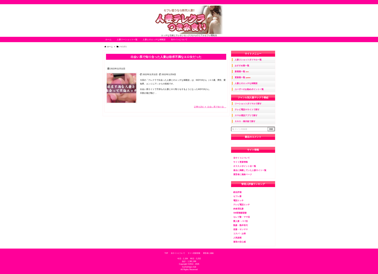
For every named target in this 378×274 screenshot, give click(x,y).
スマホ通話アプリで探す (246, 115)
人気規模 (237, 237)
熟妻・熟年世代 (240, 225)
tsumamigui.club (189, 267)
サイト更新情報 (240, 162)
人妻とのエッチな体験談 (154, 39)
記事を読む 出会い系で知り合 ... (210, 107)
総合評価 (237, 192)
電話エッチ (238, 200)
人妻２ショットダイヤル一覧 (248, 60)
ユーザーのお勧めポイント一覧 (249, 89)
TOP (166, 253)
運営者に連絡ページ (242, 174)
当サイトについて (179, 39)
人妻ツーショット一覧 (127, 39)
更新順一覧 (243, 77)
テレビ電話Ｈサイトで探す (247, 109)
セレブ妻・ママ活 (241, 217)
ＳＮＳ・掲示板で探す (245, 121)
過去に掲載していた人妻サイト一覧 (249, 170)
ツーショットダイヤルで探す (248, 103)
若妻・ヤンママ (240, 229)
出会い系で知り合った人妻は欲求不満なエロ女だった (166, 56)
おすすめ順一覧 (242, 65)
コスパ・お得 (239, 233)
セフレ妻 (237, 196)
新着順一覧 (242, 71)
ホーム (108, 39)
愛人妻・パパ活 (240, 221)
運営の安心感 (239, 242)
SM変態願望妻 (240, 213)
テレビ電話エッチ (241, 204)
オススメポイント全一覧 (244, 166)
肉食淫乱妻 (238, 208)
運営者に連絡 (208, 253)
